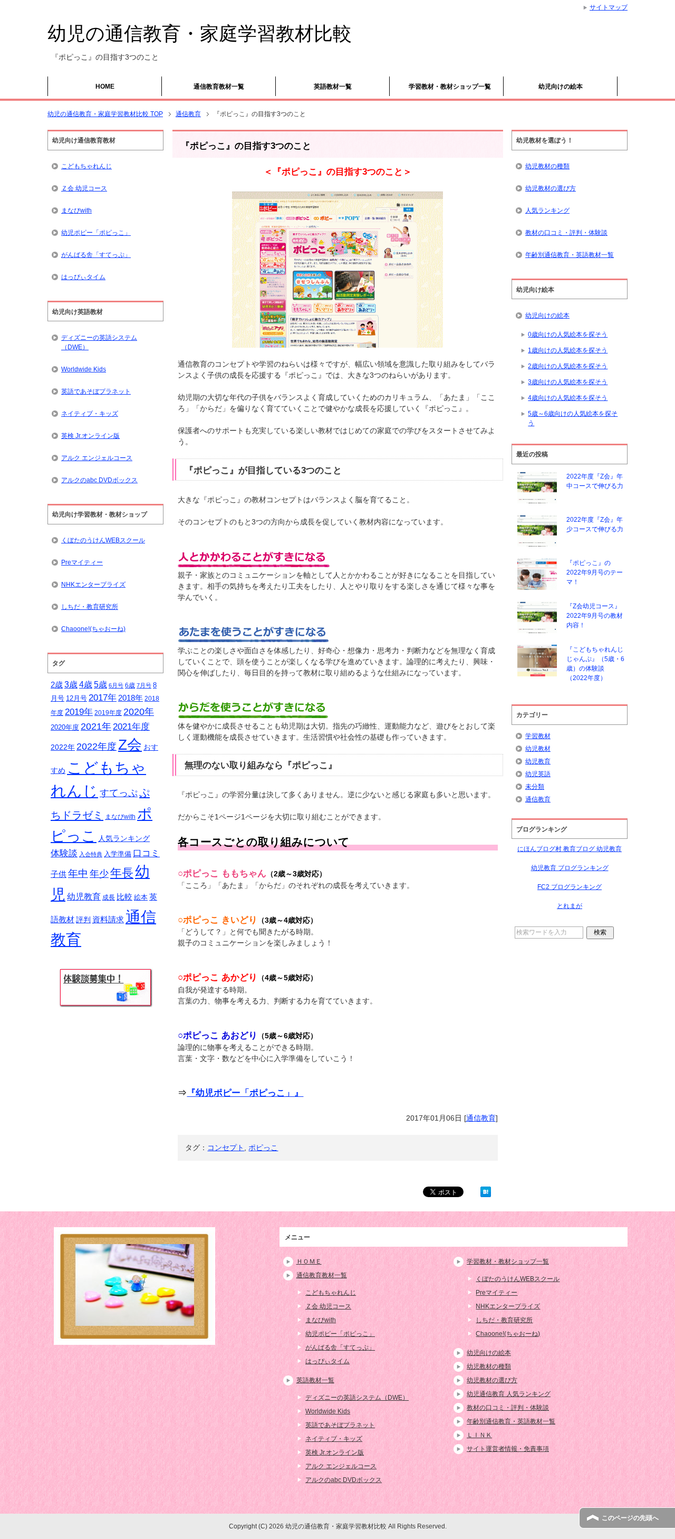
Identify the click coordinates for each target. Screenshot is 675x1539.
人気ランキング (124, 838)
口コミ (146, 853)
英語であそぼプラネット (96, 391)
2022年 (63, 747)
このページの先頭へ (630, 1518)
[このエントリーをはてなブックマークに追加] (485, 1191)
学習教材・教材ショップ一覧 (450, 86)
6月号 (116, 685)
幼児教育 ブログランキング (570, 868)
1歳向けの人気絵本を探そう (568, 350)
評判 (83, 920)
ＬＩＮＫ (479, 1435)
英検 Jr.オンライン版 (90, 435)
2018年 (130, 698)
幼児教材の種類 (547, 166)
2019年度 (108, 712)
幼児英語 (538, 774)
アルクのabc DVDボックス (99, 480)
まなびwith (76, 210)
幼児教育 (84, 896)
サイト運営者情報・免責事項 (508, 1448)
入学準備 (117, 854)
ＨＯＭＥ (309, 1261)
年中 (78, 873)
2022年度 (96, 746)
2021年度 (131, 727)
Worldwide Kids (83, 369)
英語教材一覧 (333, 86)
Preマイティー (82, 562)
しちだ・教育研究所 (89, 606)
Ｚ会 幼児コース (84, 188)
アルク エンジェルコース (96, 458)
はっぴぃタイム (83, 277)
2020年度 (65, 727)
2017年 (103, 697)
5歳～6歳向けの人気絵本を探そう (573, 418)
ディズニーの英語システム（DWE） (99, 342)
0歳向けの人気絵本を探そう (568, 334)
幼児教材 (538, 748)
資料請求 (108, 919)
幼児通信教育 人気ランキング (509, 1394)
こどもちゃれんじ (86, 166)
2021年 (96, 726)
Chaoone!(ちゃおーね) (93, 629)
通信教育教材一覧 (219, 86)
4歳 (85, 684)
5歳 (100, 684)
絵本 (141, 897)
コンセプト (225, 1147)
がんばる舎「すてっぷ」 (96, 255)
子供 (58, 874)
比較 (124, 896)
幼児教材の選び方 (550, 188)
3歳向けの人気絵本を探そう (568, 382)
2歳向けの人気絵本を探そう (568, 366)
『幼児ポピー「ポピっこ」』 (245, 1093)
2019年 (79, 712)
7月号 (144, 685)
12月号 (76, 698)
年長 (121, 873)
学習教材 (538, 736)
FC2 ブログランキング (569, 887)
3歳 (71, 684)
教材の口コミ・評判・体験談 (566, 232)
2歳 (57, 685)
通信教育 (481, 1118)
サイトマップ (609, 7)
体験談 (64, 853)
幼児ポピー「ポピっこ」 (96, 232)
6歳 (130, 685)
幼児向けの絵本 (560, 86)
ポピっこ (263, 1147)
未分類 (534, 786)
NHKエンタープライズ (93, 584)
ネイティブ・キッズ (89, 413)
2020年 (138, 711)
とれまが (569, 906)
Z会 (130, 744)
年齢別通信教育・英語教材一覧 (569, 255)
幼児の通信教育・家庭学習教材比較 (199, 33)
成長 (108, 897)
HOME (104, 86)
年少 (99, 873)
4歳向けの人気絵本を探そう (568, 398)
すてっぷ (119, 793)
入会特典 (90, 854)
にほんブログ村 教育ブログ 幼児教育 (569, 849)
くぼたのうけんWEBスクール (103, 540)
